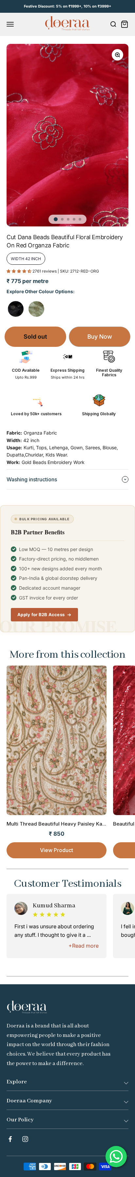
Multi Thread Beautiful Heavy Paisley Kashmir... (63, 824)
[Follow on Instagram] (25, 1139)
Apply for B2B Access (41, 614)
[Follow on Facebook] (10, 1139)
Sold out (35, 336)
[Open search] (113, 24)
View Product (56, 850)
